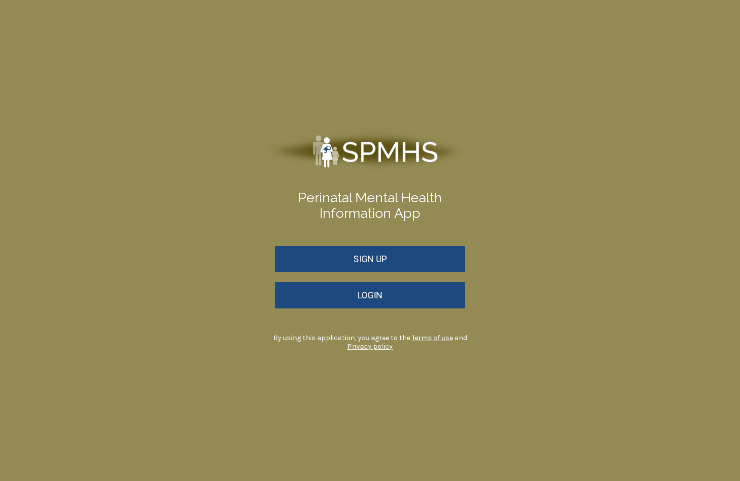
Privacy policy (370, 346)
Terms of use (432, 338)
